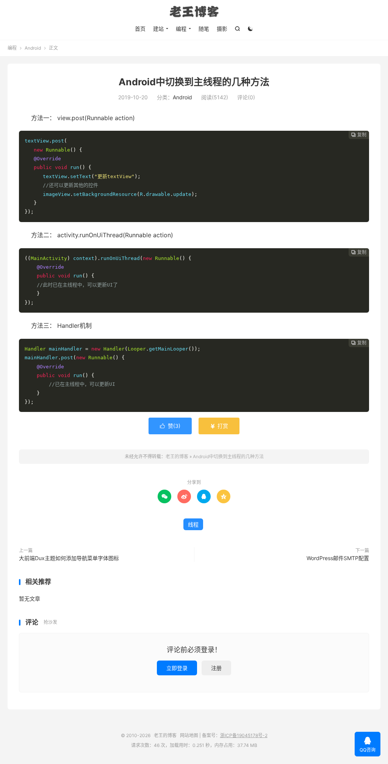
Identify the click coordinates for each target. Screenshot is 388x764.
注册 (216, 668)
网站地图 (189, 735)
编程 (181, 28)
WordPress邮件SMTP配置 (338, 558)
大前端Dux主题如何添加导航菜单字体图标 (69, 558)
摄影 (222, 28)
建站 (158, 28)
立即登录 (177, 668)
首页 (140, 28)
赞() (170, 426)
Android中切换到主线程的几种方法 (194, 82)
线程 (193, 524)
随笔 (204, 28)
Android (33, 48)
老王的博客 (194, 12)
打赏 (219, 426)
